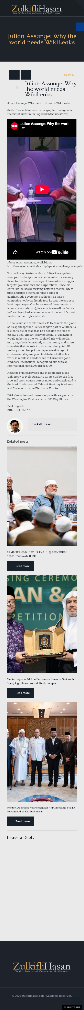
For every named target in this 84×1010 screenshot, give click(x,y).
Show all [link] (69, 74)
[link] (79, 4)
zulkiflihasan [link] (42, 424)
